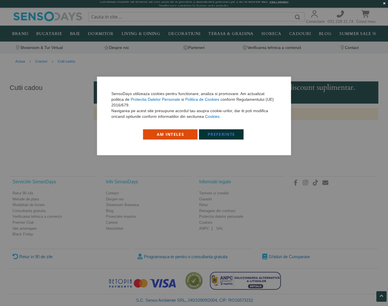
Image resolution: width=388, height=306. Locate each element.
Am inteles (170, 134)
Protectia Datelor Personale (155, 99)
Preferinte (221, 134)
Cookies (212, 116)
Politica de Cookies (202, 99)
